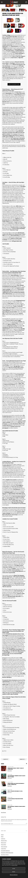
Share (5, 751)
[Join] (26, 823)
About (2, 836)
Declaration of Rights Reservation (7, 852)
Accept (13, 868)
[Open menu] (3, 2)
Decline (13, 871)
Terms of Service (4, 846)
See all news (3, 812)
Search (2, 834)
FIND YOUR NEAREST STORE (14, 84)
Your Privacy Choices (5, 854)
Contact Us (3, 838)
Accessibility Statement (5, 850)
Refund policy (3, 842)
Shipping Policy (4, 840)
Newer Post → (23, 759)
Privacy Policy (14, 865)
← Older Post (5, 759)
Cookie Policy (3, 848)
